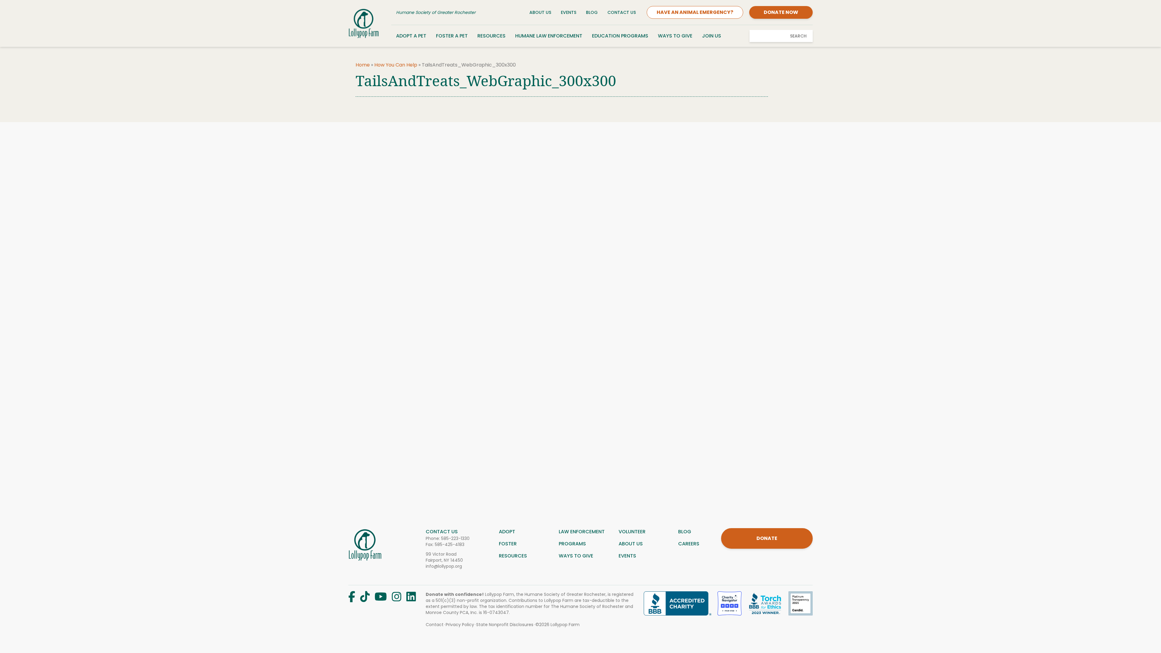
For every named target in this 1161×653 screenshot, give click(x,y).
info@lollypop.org (444, 566)
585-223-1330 (455, 538)
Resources (491, 35)
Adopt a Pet (411, 35)
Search (798, 36)
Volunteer (632, 531)
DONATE (766, 538)
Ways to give (576, 555)
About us (631, 543)
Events (568, 12)
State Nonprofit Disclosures (504, 625)
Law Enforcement (582, 531)
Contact (435, 625)
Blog (592, 12)
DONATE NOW (781, 12)
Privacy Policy (460, 625)
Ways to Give (675, 35)
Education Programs (620, 35)
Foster (508, 543)
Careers (688, 543)
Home (363, 64)
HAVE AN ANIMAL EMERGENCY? (695, 12)
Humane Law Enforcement (548, 35)
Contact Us (621, 12)
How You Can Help (395, 64)
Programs (572, 543)
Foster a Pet (452, 35)
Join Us (711, 35)
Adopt (507, 531)
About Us (540, 12)
